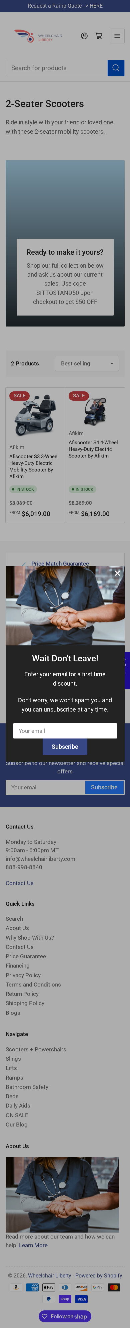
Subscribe (65, 746)
